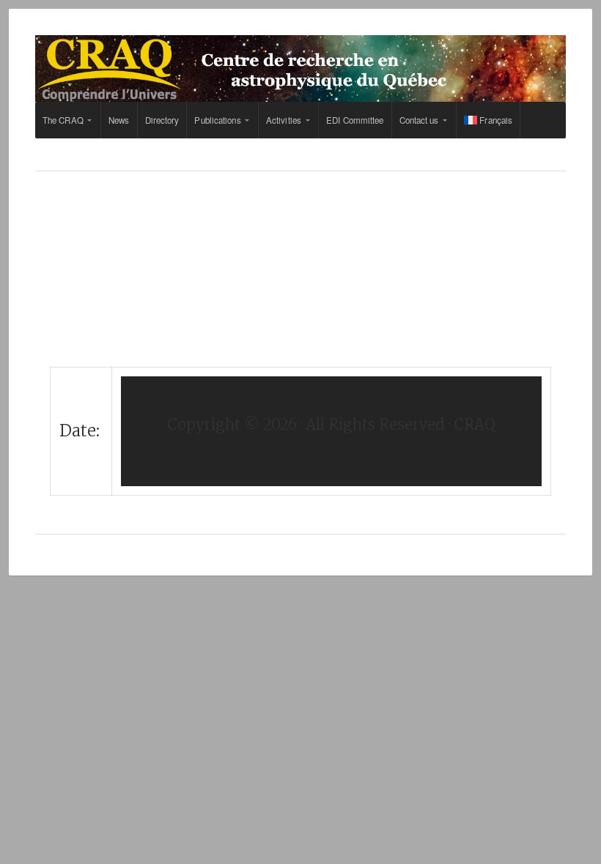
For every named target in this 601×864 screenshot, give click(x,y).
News (118, 120)
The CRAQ (63, 120)
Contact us (419, 120)
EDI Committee (354, 120)
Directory (162, 120)
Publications (217, 120)
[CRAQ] (300, 68)
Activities (283, 120)
